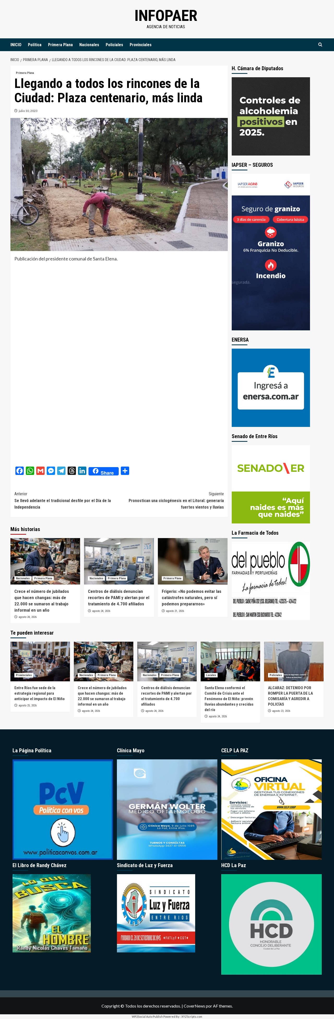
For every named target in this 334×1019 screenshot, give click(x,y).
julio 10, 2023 (28, 111)
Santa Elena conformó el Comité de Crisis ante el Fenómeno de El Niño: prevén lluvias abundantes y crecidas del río (229, 699)
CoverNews (194, 1005)
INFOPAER (165, 15)
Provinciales (141, 44)
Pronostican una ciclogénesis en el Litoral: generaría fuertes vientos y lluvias (176, 500)
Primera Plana (60, 44)
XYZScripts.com (191, 1016)
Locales (211, 675)
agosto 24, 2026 (28, 617)
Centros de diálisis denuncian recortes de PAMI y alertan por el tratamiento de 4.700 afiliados (118, 597)
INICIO (15, 44)
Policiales (114, 44)
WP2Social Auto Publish (147, 1016)
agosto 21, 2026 (175, 611)
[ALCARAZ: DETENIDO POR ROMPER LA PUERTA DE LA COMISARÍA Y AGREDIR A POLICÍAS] (294, 661)
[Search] (320, 44)
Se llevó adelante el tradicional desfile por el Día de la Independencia (62, 500)
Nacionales (89, 44)
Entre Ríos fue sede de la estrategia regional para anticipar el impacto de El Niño (39, 693)
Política (34, 44)
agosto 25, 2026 (28, 705)
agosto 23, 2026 (281, 711)
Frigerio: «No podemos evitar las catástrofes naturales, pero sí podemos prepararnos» (191, 597)
